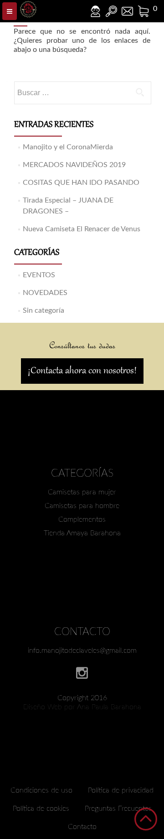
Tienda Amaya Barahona (82, 533)
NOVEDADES (45, 292)
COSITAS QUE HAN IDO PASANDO (81, 182)
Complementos (82, 519)
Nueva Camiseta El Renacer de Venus (81, 229)
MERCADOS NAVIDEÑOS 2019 (74, 164)
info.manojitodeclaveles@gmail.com (82, 650)
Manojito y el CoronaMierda (68, 147)
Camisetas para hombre (82, 505)
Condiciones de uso (41, 790)
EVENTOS (39, 275)
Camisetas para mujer (82, 492)
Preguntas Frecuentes (118, 808)
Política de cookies (41, 808)
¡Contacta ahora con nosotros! (82, 371)
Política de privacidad (121, 790)
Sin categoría (43, 310)
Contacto (82, 826)
